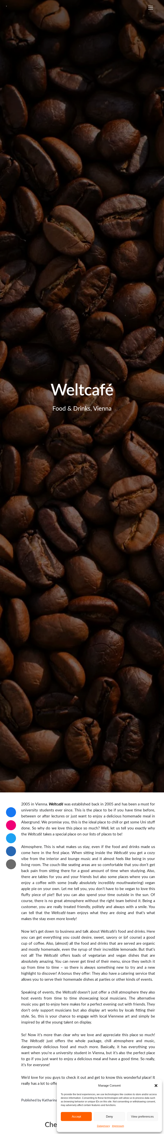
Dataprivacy (103, 1126)
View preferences (142, 1116)
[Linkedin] (11, 851)
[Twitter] (11, 838)
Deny (109, 1116)
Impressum (118, 1126)
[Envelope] (11, 864)
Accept (76, 1116)
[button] (156, 1086)
